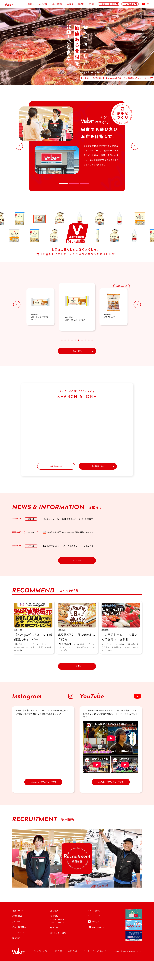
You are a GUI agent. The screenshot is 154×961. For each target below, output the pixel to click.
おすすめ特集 (43, 4)
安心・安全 (55, 927)
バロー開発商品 (57, 4)
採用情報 (91, 4)
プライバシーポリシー (41, 951)
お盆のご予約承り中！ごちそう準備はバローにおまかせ (68, 546)
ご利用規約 (59, 951)
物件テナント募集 (58, 932)
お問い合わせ (72, 951)
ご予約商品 (17, 916)
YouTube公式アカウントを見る (111, 782)
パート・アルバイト (57, 922)
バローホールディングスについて (94, 951)
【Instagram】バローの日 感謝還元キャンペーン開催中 (68, 518)
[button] (19, 146)
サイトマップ (94, 916)
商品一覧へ (77, 351)
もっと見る (77, 560)
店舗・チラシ (18, 910)
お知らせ (31, 4)
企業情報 (80, 4)
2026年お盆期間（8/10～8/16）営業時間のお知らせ (70, 532)
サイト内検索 (94, 910)
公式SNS (70, 4)
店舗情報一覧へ (98, 466)
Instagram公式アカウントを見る (43, 782)
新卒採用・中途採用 (57, 919)
